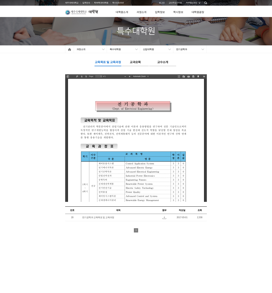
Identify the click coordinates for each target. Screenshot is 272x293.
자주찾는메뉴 (191, 3)
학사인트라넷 (118, 3)
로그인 (162, 3)
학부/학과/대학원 (101, 3)
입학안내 (86, 3)
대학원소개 (122, 12)
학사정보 (178, 12)
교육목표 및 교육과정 (108, 62)
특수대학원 (115, 49)
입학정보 (160, 12)
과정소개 (141, 12)
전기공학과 (181, 49)
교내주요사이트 (175, 3)
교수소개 (162, 62)
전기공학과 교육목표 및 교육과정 (98, 217)
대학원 (93, 11)
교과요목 (135, 62)
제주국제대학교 (71, 3)
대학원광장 (198, 12)
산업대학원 (148, 49)
